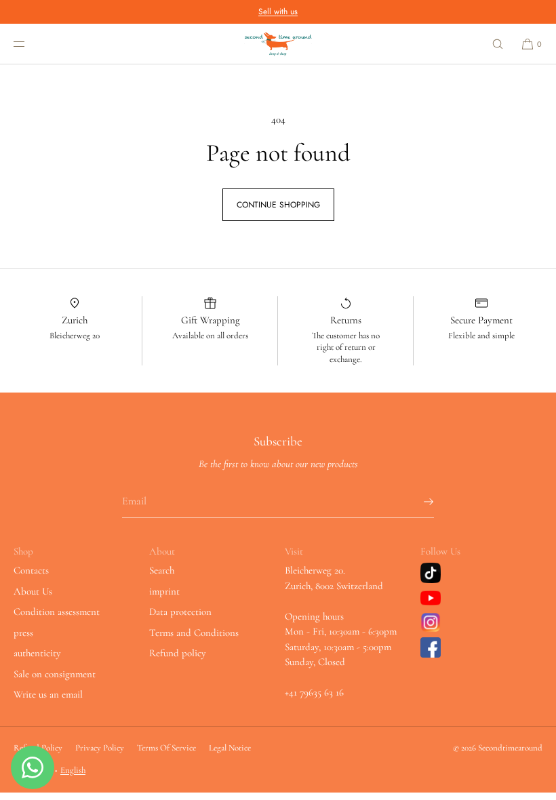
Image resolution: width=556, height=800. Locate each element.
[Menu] (30, 44)
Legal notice (230, 747)
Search (161, 570)
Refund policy (177, 653)
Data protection (180, 611)
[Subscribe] (417, 501)
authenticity (37, 653)
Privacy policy (99, 747)
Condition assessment (57, 611)
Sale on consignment (55, 674)
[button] (497, 44)
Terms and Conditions (194, 632)
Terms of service (166, 747)
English (72, 770)
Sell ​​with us (278, 11)
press (23, 632)
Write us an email (48, 694)
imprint (164, 591)
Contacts (31, 570)
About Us (33, 591)
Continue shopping (278, 205)
